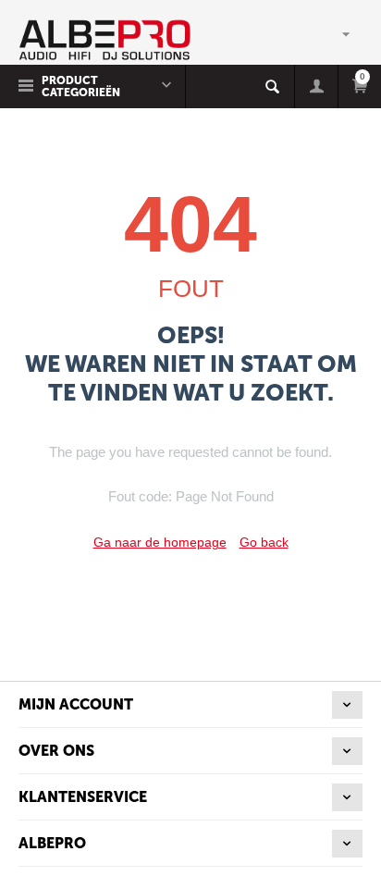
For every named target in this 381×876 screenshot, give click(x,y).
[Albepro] (104, 38)
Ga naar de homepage (160, 542)
